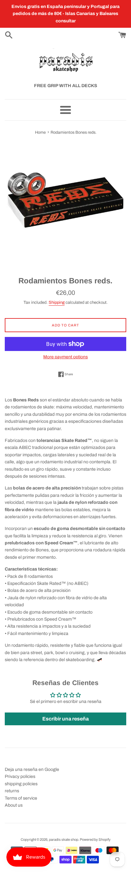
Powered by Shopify (95, 839)
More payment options (65, 356)
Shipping (57, 302)
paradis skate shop (63, 839)
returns (12, 790)
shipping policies (21, 783)
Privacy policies (20, 776)
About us (14, 805)
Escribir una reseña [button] (65, 718)
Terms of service (21, 798)
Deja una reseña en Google (32, 769)
